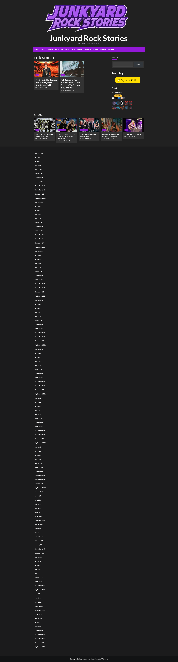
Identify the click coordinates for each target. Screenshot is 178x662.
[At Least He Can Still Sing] (133, 125)
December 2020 (40, 430)
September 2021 (40, 394)
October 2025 (39, 194)
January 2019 (39, 516)
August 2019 (39, 492)
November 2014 (40, 639)
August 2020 (39, 447)
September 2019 (40, 488)
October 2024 (39, 243)
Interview (59, 50)
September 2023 (40, 296)
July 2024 (38, 255)
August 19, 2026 (44, 138)
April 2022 (38, 365)
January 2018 (39, 545)
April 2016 (38, 602)
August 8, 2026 (88, 138)
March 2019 (39, 512)
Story (79, 50)
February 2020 (39, 471)
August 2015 (39, 618)
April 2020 (38, 463)
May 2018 (38, 528)
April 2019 (38, 508)
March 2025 (39, 222)
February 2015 (39, 630)
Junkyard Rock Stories (88, 38)
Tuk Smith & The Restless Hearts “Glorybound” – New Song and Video (46, 82)
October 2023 (39, 292)
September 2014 (40, 647)
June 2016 (38, 594)
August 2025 (39, 202)
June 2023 (38, 308)
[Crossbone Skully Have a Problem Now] (89, 125)
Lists (73, 50)
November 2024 (40, 239)
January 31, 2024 (70, 90)
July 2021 (38, 402)
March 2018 (39, 537)
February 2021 (39, 422)
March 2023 (39, 320)
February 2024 (39, 275)
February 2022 (39, 373)
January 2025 (39, 231)
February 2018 (39, 541)
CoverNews (95, 659)
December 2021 (40, 382)
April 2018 (38, 532)
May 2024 (38, 263)
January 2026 (39, 182)
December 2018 (40, 520)
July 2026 (38, 157)
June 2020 (38, 455)
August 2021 (39, 398)
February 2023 (39, 324)
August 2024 (39, 251)
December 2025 (40, 186)
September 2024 (40, 247)
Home (36, 50)
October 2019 (39, 484)
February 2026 (39, 178)
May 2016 (38, 598)
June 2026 (38, 161)
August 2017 (39, 557)
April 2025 (38, 218)
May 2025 (38, 214)
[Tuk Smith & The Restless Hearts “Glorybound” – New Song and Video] (46, 69)
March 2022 (39, 369)
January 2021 (39, 426)
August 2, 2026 (132, 136)
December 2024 (40, 235)
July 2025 (38, 206)
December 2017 (40, 549)
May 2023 (38, 312)
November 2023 (40, 288)
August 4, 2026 (110, 138)
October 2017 (39, 553)
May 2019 (38, 504)
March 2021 (39, 418)
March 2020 (39, 467)
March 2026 (39, 173)
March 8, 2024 (43, 87)
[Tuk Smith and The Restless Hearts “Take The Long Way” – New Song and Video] (72, 69)
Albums (103, 50)
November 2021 (40, 386)
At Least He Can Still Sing (133, 134)
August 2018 (39, 524)
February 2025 (39, 226)
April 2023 (38, 316)
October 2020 (39, 439)
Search (115, 57)
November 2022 (40, 337)
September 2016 (40, 590)
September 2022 (40, 345)
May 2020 (38, 459)
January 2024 (39, 280)
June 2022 (38, 357)
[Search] (143, 49)
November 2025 (40, 190)
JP (37, 87)
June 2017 (38, 565)
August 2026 (39, 153)
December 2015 (40, 610)
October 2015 (39, 614)
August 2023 (39, 300)
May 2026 (38, 165)
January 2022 (39, 377)
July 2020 (38, 451)
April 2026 (38, 169)
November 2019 (40, 479)
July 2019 (38, 496)
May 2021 (38, 410)
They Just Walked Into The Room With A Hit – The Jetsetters (66, 136)
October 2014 (39, 643)
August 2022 (39, 349)
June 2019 (38, 500)
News (67, 50)
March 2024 (39, 271)
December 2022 (40, 333)
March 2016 (39, 606)
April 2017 (38, 573)
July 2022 (38, 353)
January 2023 (39, 328)
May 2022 (38, 361)
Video (95, 50)
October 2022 (39, 341)
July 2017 (38, 561)
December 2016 (40, 586)
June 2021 (38, 406)
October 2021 (39, 390)
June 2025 (38, 210)
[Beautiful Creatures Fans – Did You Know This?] (44, 125)
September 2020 (40, 443)
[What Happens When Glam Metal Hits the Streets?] (111, 125)
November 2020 (40, 435)
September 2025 (40, 198)
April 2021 (38, 414)
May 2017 (38, 569)
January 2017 (39, 581)
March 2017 (39, 577)
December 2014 (40, 634)
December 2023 (40, 284)
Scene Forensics (47, 50)
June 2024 (38, 259)
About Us (111, 50)
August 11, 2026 (66, 140)
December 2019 (40, 475)
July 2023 (38, 304)
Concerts (87, 50)
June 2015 (38, 622)
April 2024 (38, 267)
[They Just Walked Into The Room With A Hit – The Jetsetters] (66, 125)
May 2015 (38, 626)
